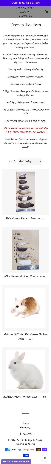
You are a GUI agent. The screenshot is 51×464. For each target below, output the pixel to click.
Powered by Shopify (25, 444)
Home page (25, 428)
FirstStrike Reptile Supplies (25, 12)
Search (25, 423)
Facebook (27, 434)
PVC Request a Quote (17, 461)
